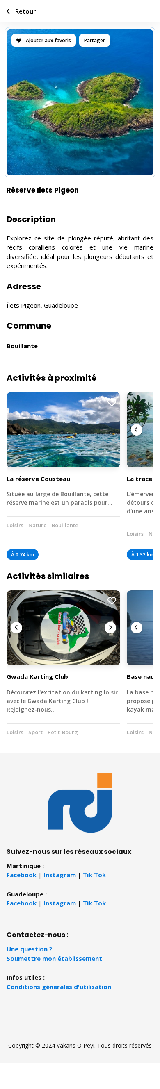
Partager (94, 40)
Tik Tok (94, 875)
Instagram (59, 875)
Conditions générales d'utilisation (59, 986)
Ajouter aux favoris (48, 40)
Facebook (22, 875)
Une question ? (30, 949)
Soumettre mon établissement (54, 958)
